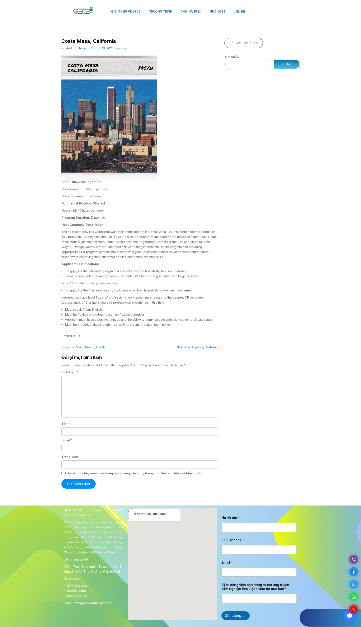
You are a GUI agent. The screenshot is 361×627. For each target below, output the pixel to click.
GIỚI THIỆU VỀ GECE (125, 11)
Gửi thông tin (236, 615)
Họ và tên (230, 518)
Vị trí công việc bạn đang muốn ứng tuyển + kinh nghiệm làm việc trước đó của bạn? (256, 587)
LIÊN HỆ (239, 11)
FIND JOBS (217, 11)
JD (78, 336)
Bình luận (69, 372)
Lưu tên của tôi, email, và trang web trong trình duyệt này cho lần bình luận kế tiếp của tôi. (134, 473)
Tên (65, 424)
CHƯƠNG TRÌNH (160, 11)
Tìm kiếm (231, 57)
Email (66, 440)
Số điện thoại (233, 540)
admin (123, 48)
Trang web (69, 457)
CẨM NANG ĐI (190, 11)
